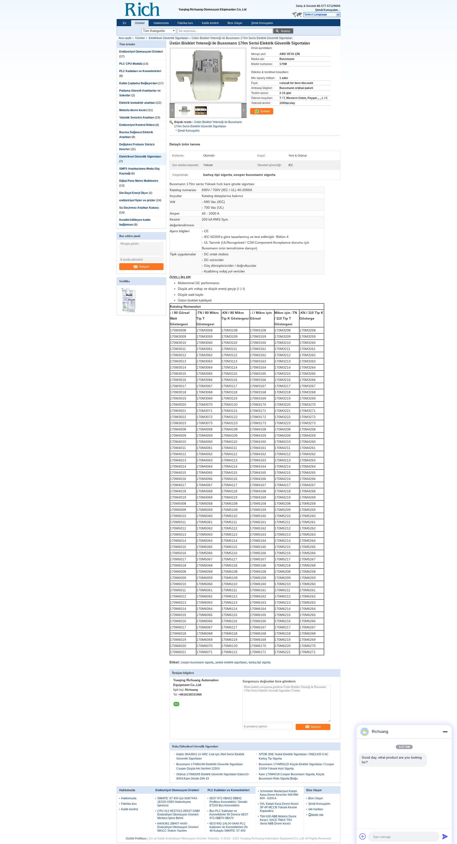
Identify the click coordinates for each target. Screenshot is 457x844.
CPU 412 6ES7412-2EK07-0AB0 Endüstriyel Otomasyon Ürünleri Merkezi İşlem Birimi (178, 814)
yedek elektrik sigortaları (231, 662)
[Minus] (445, 732)
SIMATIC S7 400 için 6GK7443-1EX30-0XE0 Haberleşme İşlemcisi (177, 802)
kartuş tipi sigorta (260, 662)
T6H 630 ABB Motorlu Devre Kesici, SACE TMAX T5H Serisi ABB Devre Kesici (278, 820)
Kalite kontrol (210, 23)
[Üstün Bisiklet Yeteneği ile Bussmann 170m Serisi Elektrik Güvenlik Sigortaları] (208, 75)
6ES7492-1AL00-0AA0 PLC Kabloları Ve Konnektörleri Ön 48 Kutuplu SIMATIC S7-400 (228, 827)
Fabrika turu (185, 23)
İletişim (144, 266)
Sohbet (264, 111)
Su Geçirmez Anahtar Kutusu (139, 207)
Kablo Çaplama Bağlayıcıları (138, 83)
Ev (124, 23)
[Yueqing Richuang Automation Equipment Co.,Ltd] (148, 9)
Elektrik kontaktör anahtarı (137, 102)
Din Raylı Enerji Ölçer (133, 193)
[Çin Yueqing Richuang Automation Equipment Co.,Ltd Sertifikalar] (129, 312)
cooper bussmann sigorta (197, 662)
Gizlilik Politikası (136, 838)
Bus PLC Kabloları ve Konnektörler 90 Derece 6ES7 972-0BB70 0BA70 (228, 814)
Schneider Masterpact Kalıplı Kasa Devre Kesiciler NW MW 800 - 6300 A (279, 795)
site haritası (315, 809)
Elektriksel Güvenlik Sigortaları (168, 38)
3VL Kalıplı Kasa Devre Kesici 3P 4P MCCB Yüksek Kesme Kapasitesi (279, 807)
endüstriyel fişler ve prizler (137, 200)
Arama (285, 31)
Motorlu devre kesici (133, 110)
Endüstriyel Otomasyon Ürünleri (141, 51)
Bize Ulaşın (235, 23)
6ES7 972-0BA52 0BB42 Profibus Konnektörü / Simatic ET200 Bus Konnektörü (228, 802)
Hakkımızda (161, 23)
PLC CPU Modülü (130, 63)
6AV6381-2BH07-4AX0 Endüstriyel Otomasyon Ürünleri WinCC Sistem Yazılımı (178, 827)
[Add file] (362, 836)
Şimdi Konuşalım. (327, 10)
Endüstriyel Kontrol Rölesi (137, 125)
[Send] (445, 836)
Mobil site (317, 815)
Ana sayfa (125, 38)
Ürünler (140, 23)
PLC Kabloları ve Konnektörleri (140, 71)
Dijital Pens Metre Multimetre (138, 181)
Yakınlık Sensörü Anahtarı (136, 117)
